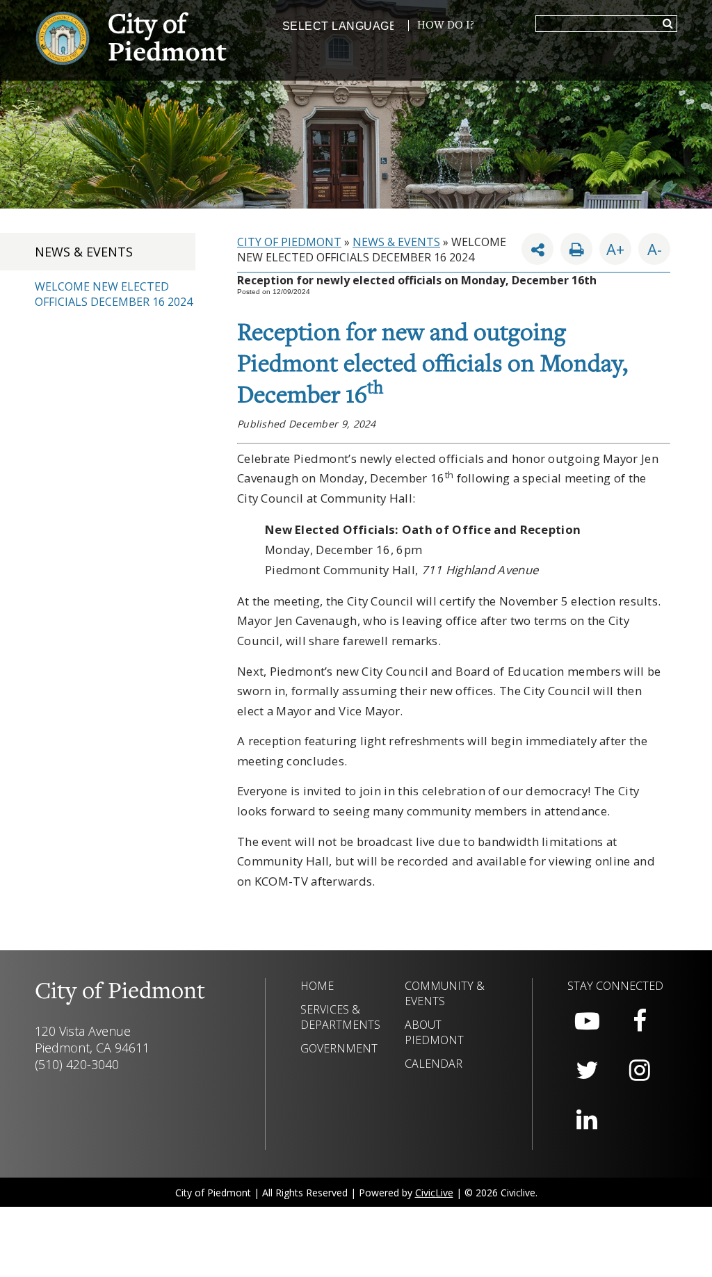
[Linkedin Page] (586, 1119)
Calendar (433, 1063)
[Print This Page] (576, 249)
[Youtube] (586, 1021)
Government (339, 1048)
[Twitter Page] (586, 1070)
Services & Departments (340, 1017)
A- (650, 246)
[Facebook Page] (639, 1021)
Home (317, 985)
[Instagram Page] (639, 1070)
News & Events (84, 251)
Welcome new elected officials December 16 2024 (114, 294)
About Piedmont (434, 1032)
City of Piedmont (289, 242)
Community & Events (445, 993)
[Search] (668, 24)
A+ (615, 248)
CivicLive (434, 1192)
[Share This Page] (537, 249)
